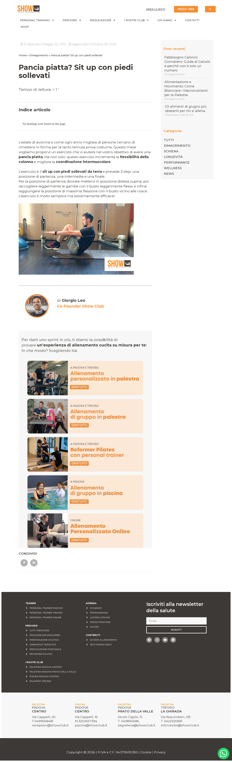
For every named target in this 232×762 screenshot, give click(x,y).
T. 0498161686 (128, 721)
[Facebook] (149, 640)
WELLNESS (173, 168)
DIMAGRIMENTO (177, 145)
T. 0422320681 (171, 721)
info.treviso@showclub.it (180, 725)
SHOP (25, 26)
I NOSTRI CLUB (134, 20)
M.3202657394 (86, 721)
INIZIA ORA (186, 9)
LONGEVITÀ (173, 157)
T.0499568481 (42, 721)
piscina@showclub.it (91, 725)
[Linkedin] (173, 640)
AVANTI (176, 629)
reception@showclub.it (50, 725)
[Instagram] (157, 640)
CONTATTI (192, 20)
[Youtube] (165, 640)
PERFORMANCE (177, 162)
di (71, 300)
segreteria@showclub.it (136, 725)
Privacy (160, 752)
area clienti (155, 9)
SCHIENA (171, 151)
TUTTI (169, 140)
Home (23, 55)
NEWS (169, 173)
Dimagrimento (38, 55)
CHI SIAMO (165, 20)
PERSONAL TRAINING (35, 20)
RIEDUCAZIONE (100, 20)
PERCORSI (70, 20)
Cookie (146, 752)
